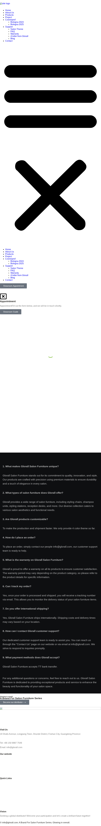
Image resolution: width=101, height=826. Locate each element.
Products (9, 15)
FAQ (13, 31)
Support (9, 27)
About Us (9, 13)
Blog (13, 38)
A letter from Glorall (19, 36)
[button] (50, 145)
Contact (8, 41)
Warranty (15, 34)
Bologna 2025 (17, 24)
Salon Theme (17, 29)
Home (8, 10)
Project (8, 17)
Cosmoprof (10, 20)
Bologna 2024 (17, 22)
